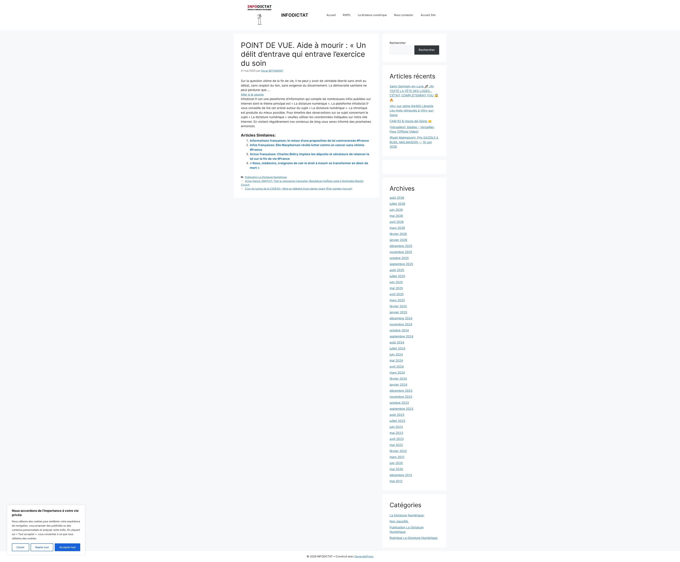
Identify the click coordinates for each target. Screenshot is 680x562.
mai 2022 (396, 445)
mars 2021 (397, 457)
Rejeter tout (42, 547)
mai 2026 (396, 216)
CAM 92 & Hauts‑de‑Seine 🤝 (411, 121)
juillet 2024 (397, 348)
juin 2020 (396, 463)
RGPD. (347, 15)
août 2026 (397, 198)
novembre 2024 (401, 324)
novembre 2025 (401, 252)
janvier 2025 (398, 312)
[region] (46, 530)
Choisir (20, 547)
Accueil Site (428, 15)
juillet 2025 (397, 276)
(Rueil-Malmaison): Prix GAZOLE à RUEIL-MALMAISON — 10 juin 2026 (414, 142)
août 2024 (397, 342)
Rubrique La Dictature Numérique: (414, 538)
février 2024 (398, 378)
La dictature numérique (372, 15)
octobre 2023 (399, 403)
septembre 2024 (401, 336)
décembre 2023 (401, 390)
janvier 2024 (398, 384)
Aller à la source (252, 94)
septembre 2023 (401, 409)
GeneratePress (364, 556)
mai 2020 (396, 469)
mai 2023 (396, 433)
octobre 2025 (399, 258)
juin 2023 (396, 427)
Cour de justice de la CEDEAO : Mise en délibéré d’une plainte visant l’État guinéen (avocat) (298, 188)
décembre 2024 (401, 318)
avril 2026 (397, 222)
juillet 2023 (397, 421)
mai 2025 (396, 288)
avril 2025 (397, 294)
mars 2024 (397, 372)
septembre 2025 (401, 264)
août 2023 (397, 415)
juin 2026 (396, 210)
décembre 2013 (401, 475)
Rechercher (398, 43)
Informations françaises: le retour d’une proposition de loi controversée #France (309, 140)
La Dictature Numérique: (407, 515)
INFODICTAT (294, 15)
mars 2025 (397, 300)
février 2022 (398, 451)
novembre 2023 (401, 396)
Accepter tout (68, 547)
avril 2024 (397, 366)
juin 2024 (396, 354)
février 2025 (398, 306)
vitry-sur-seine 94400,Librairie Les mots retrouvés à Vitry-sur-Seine (412, 110)
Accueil (331, 15)
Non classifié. (399, 521)
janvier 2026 (398, 240)
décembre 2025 (401, 246)
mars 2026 (397, 228)
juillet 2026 (397, 204)
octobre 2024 (399, 330)
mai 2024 (396, 360)
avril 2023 (397, 439)
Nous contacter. (404, 15)
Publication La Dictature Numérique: (266, 177)
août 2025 (397, 270)
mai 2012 (396, 481)
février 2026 (398, 234)
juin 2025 (396, 282)
